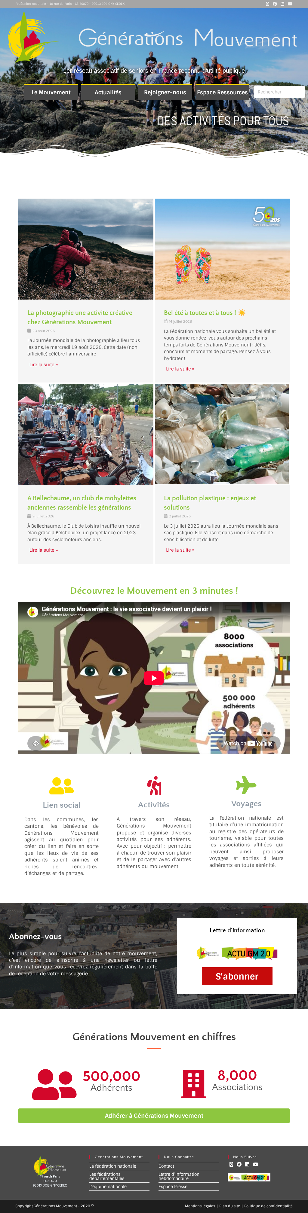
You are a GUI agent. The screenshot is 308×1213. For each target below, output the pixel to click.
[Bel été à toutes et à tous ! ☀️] (222, 249)
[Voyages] (246, 785)
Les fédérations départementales (106, 1176)
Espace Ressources (222, 92)
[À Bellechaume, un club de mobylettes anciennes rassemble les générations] (85, 434)
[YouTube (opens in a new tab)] (289, 4)
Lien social (62, 805)
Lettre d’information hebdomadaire (179, 1176)
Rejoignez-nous (165, 92)
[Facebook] (239, 1164)
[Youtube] (255, 1164)
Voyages (246, 803)
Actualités (108, 92)
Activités (154, 804)
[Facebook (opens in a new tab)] (275, 4)
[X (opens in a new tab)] (267, 4)
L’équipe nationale (108, 1186)
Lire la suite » (43, 365)
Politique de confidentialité (268, 1206)
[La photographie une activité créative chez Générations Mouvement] (85, 249)
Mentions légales (200, 1206)
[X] (231, 1164)
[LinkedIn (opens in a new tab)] (282, 4)
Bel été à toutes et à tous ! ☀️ (205, 313)
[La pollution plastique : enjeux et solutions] (222, 434)
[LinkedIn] (247, 1164)
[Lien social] (61, 786)
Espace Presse (173, 1186)
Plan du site (229, 1206)
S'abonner (237, 976)
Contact (166, 1166)
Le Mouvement (51, 92)
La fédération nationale (112, 1166)
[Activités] (154, 785)
